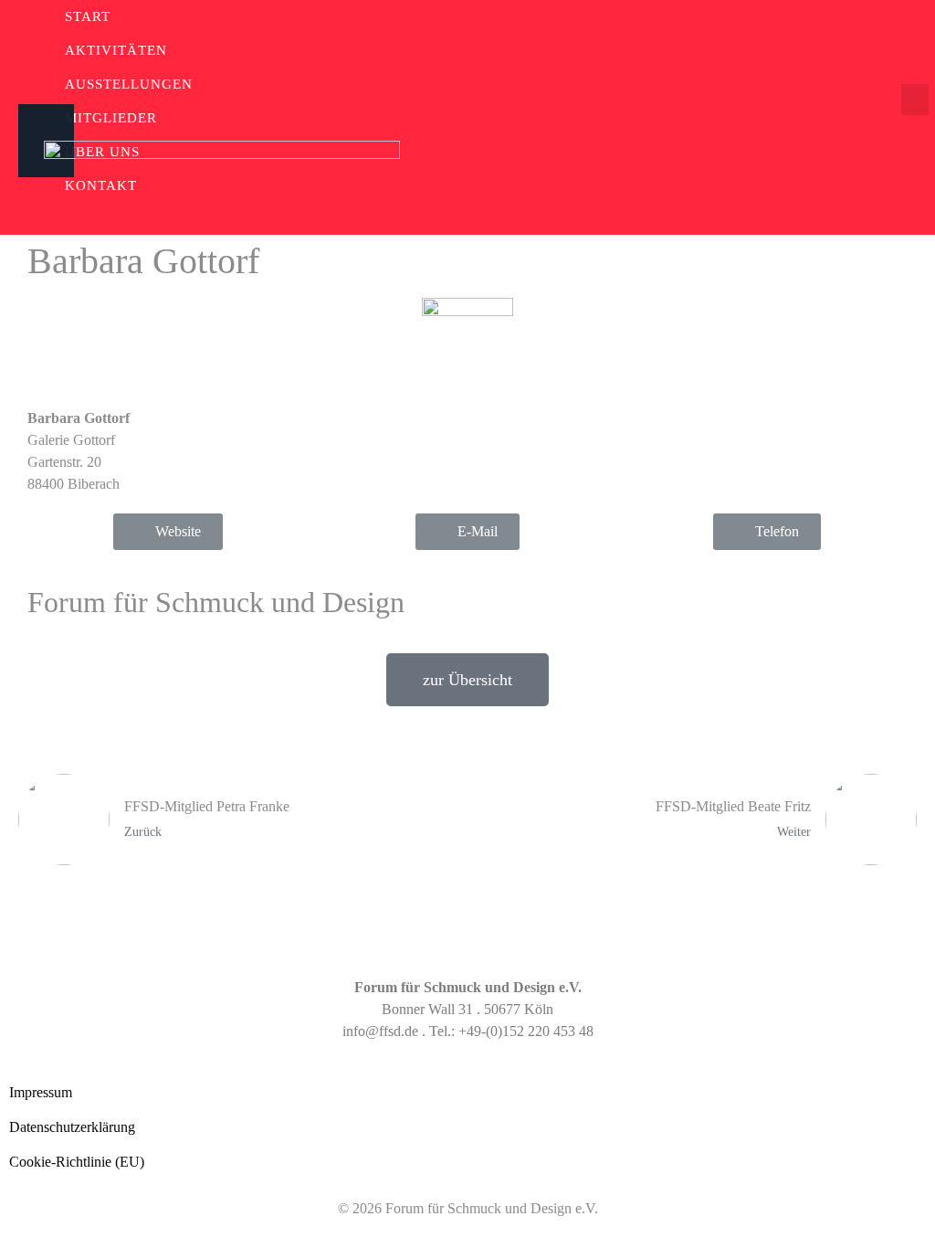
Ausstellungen (129, 84)
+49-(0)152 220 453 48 (526, 1031)
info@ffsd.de (380, 1031)
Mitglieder (111, 118)
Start (87, 16)
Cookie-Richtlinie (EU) (76, 1161)
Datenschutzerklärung (72, 1127)
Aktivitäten (116, 50)
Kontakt (101, 185)
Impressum (40, 1092)
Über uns (102, 151)
